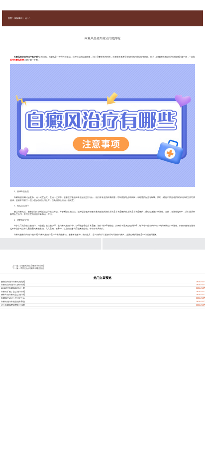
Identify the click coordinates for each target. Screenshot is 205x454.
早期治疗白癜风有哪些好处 (32, 268)
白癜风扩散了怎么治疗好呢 (13, 291)
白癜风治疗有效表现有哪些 (13, 301)
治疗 (27, 18)
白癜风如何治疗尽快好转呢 (13, 284)
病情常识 (18, 18)
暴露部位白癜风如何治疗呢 (13, 288)
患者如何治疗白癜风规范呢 (13, 281)
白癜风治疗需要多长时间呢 (32, 265)
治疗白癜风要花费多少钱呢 (13, 305)
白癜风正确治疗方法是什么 (13, 298)
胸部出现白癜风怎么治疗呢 (13, 294)
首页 (10, 18)
